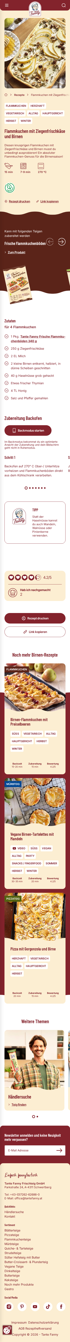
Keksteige (11, 1280)
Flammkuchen (16, 105)
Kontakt (9, 1216)
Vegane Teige (14, 1266)
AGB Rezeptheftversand (35, 1328)
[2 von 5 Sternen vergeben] (18, 577)
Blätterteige (12, 1230)
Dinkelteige (12, 1271)
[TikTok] (47, 1306)
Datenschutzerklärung (43, 1322)
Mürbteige (11, 1244)
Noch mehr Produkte (19, 1284)
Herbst (11, 120)
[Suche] (63, 5)
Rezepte (19, 94)
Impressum (19, 1322)
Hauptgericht (53, 113)
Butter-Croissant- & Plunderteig (26, 1262)
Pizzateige (11, 1235)
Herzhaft (38, 105)
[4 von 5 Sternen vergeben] (31, 577)
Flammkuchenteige (17, 1239)
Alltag (33, 113)
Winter (26, 120)
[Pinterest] (22, 1306)
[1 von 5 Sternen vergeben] (11, 577)
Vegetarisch (15, 113)
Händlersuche (14, 1212)
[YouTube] (35, 1306)
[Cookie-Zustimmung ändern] (7, 1329)
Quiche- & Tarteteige (18, 1248)
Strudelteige (12, 1253)
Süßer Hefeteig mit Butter (22, 1257)
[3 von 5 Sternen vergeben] (25, 577)
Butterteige (12, 1275)
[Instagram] (8, 1306)
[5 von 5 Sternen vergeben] (38, 577)
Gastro (9, 1289)
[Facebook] (61, 1306)
